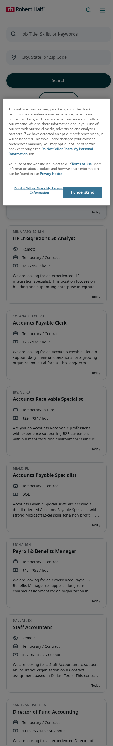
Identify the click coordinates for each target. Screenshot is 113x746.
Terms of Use (81, 164)
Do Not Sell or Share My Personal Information (39, 190)
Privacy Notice (51, 174)
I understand (83, 192)
